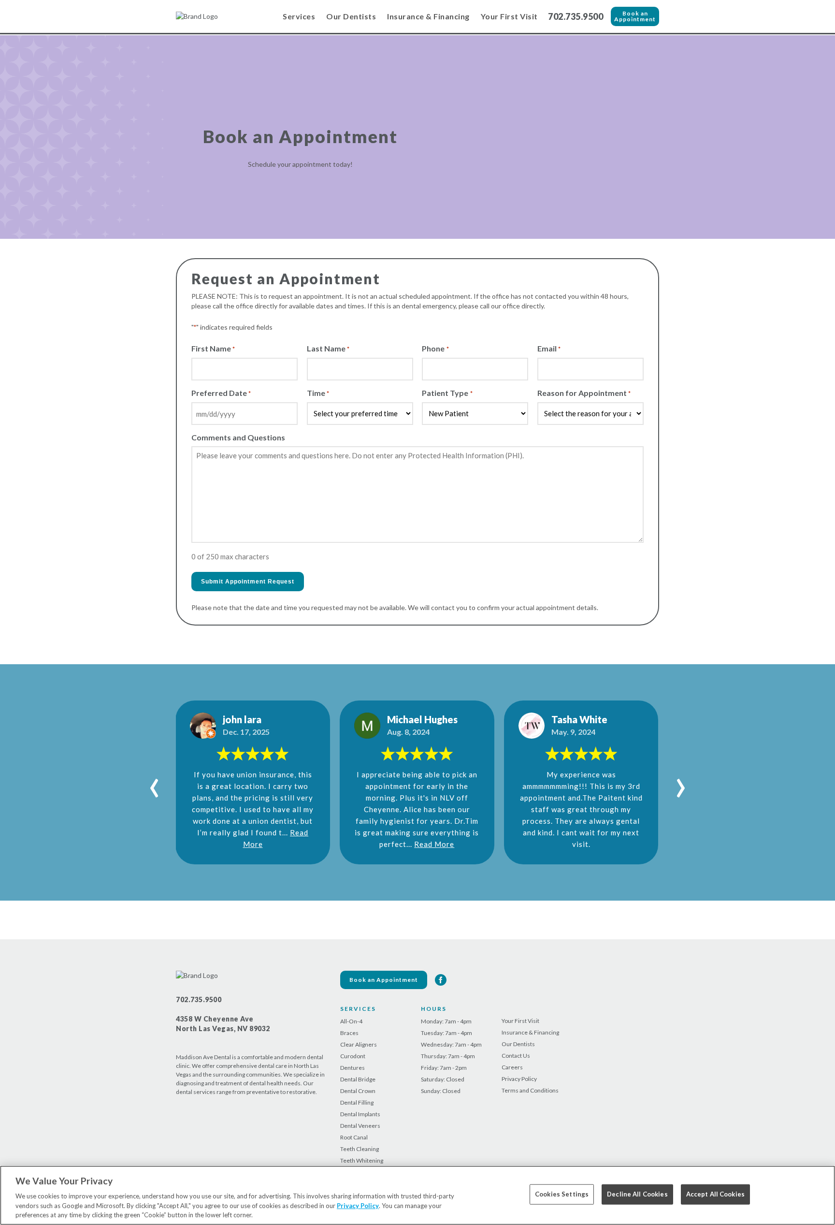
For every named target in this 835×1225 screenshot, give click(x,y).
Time (318, 392)
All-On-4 (351, 1021)
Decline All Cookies (637, 1194)
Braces (349, 1032)
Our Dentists (351, 16)
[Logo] (224, 16)
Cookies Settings (562, 1194)
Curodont (352, 1056)
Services (299, 16)
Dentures (352, 1067)
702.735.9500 (575, 16)
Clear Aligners (358, 1044)
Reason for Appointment (584, 392)
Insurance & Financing (428, 16)
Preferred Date (221, 392)
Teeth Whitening (361, 1160)
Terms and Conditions (530, 1090)
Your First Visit (509, 16)
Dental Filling (357, 1102)
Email (549, 348)
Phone (435, 348)
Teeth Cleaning (359, 1148)
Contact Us (516, 1055)
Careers (512, 1067)
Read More (434, 844)
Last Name (328, 348)
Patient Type (447, 392)
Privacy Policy (519, 1078)
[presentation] (154, 783)
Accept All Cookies (715, 1194)
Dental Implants (360, 1114)
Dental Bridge (357, 1079)
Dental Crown (357, 1090)
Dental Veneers (360, 1125)
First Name (213, 348)
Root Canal (354, 1137)
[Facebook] (440, 980)
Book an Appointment (635, 16)
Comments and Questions (238, 437)
